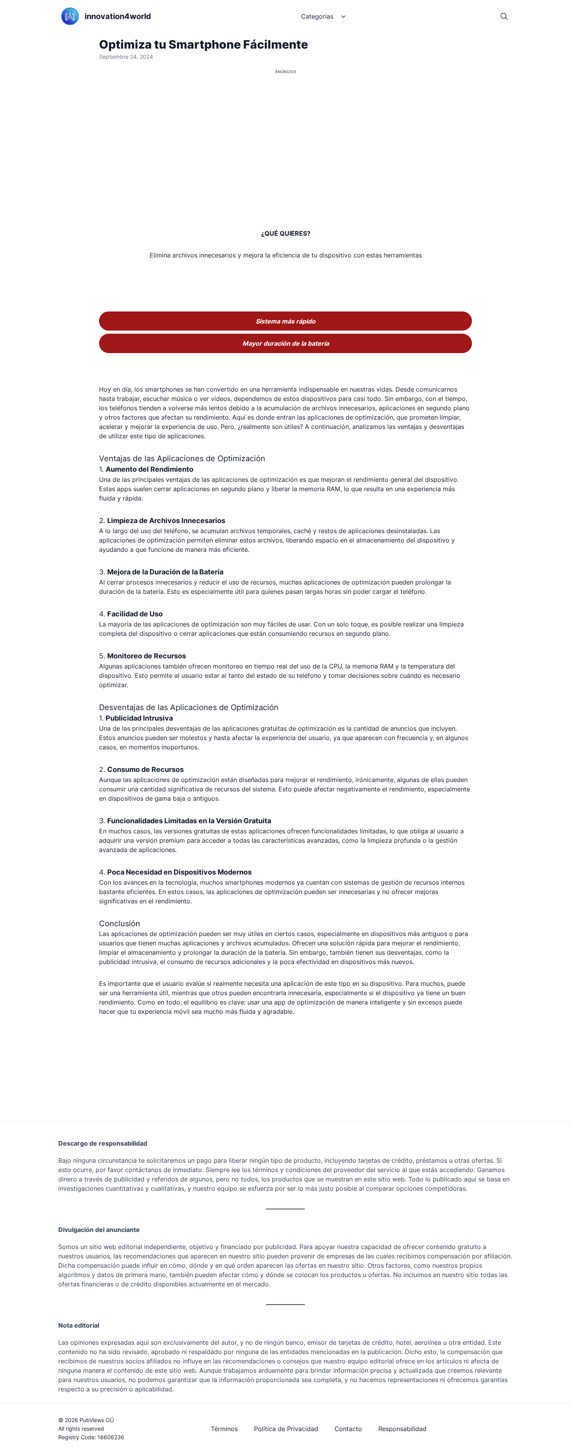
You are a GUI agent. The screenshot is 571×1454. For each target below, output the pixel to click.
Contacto (348, 1429)
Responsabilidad (402, 1429)
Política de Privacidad (286, 1429)
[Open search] (504, 16)
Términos (224, 1429)
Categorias (317, 16)
